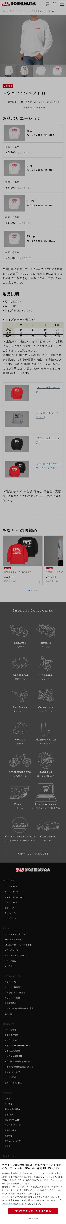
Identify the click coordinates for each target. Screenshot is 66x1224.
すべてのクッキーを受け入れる (33, 1211)
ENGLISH (33, 1218)
